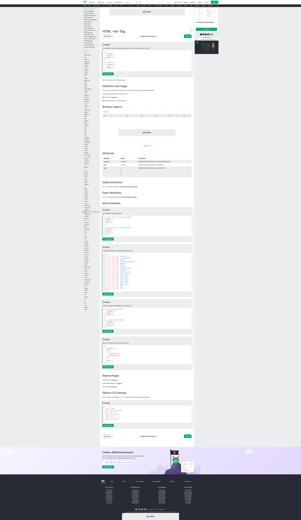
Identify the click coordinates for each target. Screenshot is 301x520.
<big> (85, 87)
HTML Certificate (188, 490)
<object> (86, 210)
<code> (86, 106)
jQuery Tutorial (109, 503)
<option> (86, 216)
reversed (106, 161)
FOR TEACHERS (156, 481)
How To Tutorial (109, 493)
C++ (129, 5)
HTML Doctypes (88, 32)
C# (133, 5)
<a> (85, 57)
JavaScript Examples (162, 492)
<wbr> (85, 309)
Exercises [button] (109, 2)
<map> (86, 193)
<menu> (86, 197)
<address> (87, 63)
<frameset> (87, 154)
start (105, 165)
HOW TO (150, 5)
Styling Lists (113, 387)
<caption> (87, 99)
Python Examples (161, 495)
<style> (86, 263)
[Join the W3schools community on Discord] (206, 34)
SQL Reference (135, 493)
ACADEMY (162, 509)
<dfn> (85, 123)
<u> (85, 301)
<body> (86, 91)
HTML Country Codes (89, 39)
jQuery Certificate (188, 498)
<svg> (85, 271)
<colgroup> (87, 110)
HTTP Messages (88, 41)
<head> (86, 159)
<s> (85, 239)
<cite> (85, 104)
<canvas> (86, 97)
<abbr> (86, 59)
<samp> (86, 241)
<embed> (86, 137)
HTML (84, 5)
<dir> (85, 127)
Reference (148, 36)
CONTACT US (187, 481)
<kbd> (85, 180)
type (105, 168)
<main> (86, 190)
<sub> (85, 265)
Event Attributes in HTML (129, 197)
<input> (86, 176)
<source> (86, 254)
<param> (86, 222)
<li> (85, 186)
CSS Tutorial (109, 491)
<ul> (85, 303)
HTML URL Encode (89, 34)
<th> (85, 286)
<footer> (86, 148)
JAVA (116, 5)
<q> (85, 231)
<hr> (85, 165)
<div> (85, 129)
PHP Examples (162, 499)
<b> (85, 76)
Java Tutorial (109, 500)
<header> (86, 161)
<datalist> (87, 114)
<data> (86, 112)
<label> (86, 182)
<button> (86, 95)
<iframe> (86, 171)
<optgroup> (87, 214)
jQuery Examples (162, 503)
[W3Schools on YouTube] (201, 34)
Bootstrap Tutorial (109, 498)
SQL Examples (162, 494)
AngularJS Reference (135, 501)
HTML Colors (87, 24)
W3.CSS (143, 5)
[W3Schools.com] (103, 482)
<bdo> (85, 84)
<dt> (85, 133)
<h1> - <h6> (87, 157)
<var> (85, 305)
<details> (86, 120)
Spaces (200, 2)
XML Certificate (188, 503)
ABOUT (156, 509)
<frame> (86, 152)
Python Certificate (188, 495)
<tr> (85, 294)
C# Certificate (188, 501)
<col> (85, 108)
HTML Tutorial (109, 490)
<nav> (85, 203)
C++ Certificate (188, 500)
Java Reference (135, 500)
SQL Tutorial (109, 494)
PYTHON (110, 5)
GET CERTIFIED (139, 481)
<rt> (85, 235)
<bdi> (85, 82)
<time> (86, 290)
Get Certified (177, 2)
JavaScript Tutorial (109, 492)
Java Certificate (188, 499)
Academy (193, 2)
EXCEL (185, 5)
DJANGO (197, 5)
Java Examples (162, 500)
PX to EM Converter (89, 45)
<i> (85, 169)
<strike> (86, 258)
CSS (90, 5)
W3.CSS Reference (135, 495)
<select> (86, 250)
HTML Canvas (87, 26)
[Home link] (85, 2)
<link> (85, 188)
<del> (85, 118)
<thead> (86, 288)
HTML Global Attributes (90, 19)
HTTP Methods (88, 43)
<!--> (85, 53)
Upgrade (186, 2)
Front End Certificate (188, 493)
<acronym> (87, 61)
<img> (86, 174)
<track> (86, 297)
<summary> (87, 267)
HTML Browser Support (90, 15)
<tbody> (86, 275)
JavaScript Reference (135, 492)
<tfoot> (86, 284)
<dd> (85, 116)
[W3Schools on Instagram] (211, 34)
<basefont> (87, 80)
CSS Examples (162, 491)
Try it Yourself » (108, 74)
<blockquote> (88, 89)
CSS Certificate (188, 491)
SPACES (124, 481)
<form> (86, 150)
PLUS (111, 481)
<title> (86, 292)
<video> (86, 307)
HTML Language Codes (90, 36)
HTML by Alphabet (89, 11)
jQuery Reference (135, 503)
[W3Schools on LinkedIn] (203, 34)
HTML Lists (114, 380)
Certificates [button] (118, 2)
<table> (86, 273)
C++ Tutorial (109, 501)
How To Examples (161, 493)
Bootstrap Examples (162, 498)
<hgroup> (86, 163)
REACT (166, 5)
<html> (86, 167)
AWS (137, 5)
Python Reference (135, 494)
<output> (86, 218)
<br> (85, 93)
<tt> (85, 299)
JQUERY (179, 5)
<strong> (86, 260)
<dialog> (86, 125)
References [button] (100, 2)
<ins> (85, 178)
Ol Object (119, 383)
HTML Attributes (88, 17)
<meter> (86, 201)
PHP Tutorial (109, 499)
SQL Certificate (188, 494)
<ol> (85, 212)
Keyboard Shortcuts (89, 47)
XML (191, 5)
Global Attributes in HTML (129, 186)
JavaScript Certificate (188, 492)
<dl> (85, 131)
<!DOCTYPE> (87, 55)
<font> (86, 146)
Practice (206, 2)
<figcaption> (87, 142)
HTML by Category (89, 13)
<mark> (86, 195)
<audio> (86, 74)
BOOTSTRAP (158, 5)
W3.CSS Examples (161, 497)
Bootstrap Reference (135, 497)
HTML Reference (135, 490)
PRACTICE (172, 481)
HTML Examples (162, 490)
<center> (86, 101)
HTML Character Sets (89, 30)
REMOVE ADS (146, 145)
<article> (86, 70)
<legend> (86, 184)
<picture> (86, 224)
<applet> (86, 65)
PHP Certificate (188, 497)
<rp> (85, 233)
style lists (114, 97)
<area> (86, 67)
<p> (85, 220)
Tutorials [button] (91, 2)
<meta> (86, 199)
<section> (86, 248)
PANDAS (210, 5)
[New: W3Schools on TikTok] (212, 34)
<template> (87, 280)
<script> (86, 243)
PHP (121, 5)
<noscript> (87, 207)
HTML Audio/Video (89, 28)
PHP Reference (135, 498)
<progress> (87, 229)
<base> (86, 78)
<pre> (85, 227)
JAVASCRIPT (96, 5)
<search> (86, 246)
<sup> (85, 269)
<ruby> (86, 237)
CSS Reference (135, 491)
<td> (85, 277)
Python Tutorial (109, 495)
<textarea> (87, 282)
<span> (86, 256)
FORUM (151, 509)
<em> (85, 135)
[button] (136, 2)
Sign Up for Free (108, 467)
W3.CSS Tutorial (109, 497)
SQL (104, 5)
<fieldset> (87, 140)
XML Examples (162, 501)
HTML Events (87, 22)
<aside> (86, 72)
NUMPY (204, 5)
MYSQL (173, 5)
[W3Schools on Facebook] (208, 34)
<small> (86, 252)
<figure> (86, 144)
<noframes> (87, 205)
